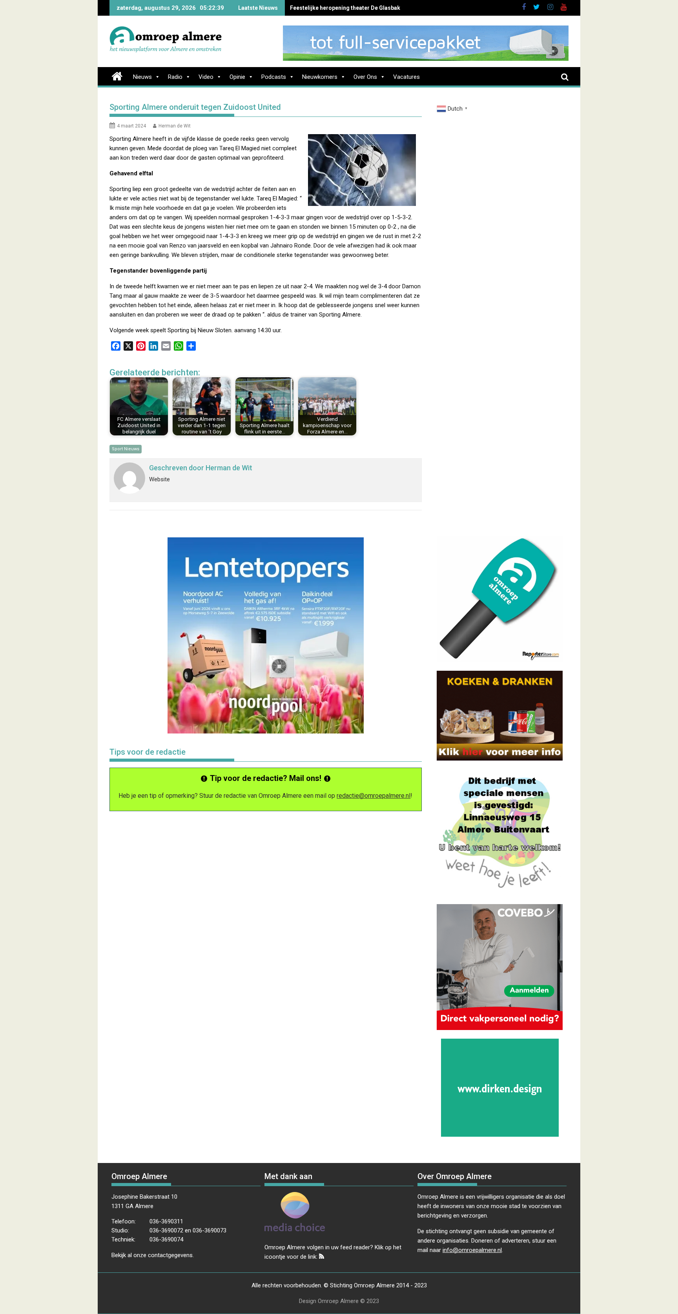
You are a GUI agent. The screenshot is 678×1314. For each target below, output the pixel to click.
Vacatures (406, 76)
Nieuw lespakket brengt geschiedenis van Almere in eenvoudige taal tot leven (390, 8)
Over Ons (365, 76)
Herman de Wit (175, 126)
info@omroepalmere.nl (472, 1250)
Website (159, 479)
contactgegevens (170, 1255)
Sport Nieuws (125, 448)
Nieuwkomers (319, 76)
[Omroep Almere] (117, 75)
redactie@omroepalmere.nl (373, 795)
